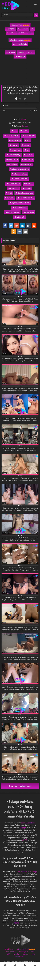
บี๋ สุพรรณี (10, 198)
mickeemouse (20, 56)
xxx (32, 29)
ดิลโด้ (10, 193)
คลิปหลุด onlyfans (12, 135)
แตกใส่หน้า (11, 33)
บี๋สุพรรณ (25, 126)
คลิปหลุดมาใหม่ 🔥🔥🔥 (20, 25)
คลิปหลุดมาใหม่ (30, 135)
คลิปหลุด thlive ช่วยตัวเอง (20, 169)
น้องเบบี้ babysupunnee (25, 193)
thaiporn (26, 145)
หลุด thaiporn (29, 212)
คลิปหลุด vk (11, 29)
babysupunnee (16, 140)
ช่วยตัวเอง (27, 188)
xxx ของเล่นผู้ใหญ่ (14, 155)
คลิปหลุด (22, 828)
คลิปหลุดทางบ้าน (24, 871)
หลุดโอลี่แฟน (23, 29)
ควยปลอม (29, 183)
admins (23, 119)
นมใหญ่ (21, 33)
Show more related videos (20, 786)
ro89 (8, 954)
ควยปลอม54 (14, 188)
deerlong (21, 52)
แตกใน (30, 33)
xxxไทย (25, 131)
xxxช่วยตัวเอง (28, 159)
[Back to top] (33, 962)
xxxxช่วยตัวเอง (13, 159)
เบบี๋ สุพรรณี (20, 217)
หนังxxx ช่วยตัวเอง (13, 212)
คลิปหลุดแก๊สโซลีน (20, 44)
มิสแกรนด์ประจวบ (20, 207)
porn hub (15, 145)
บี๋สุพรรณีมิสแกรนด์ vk (27, 198)
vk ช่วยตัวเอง (16, 150)
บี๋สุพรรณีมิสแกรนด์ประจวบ (20, 203)
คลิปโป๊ (24, 840)
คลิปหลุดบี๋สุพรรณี (14, 183)
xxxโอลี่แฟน (13, 164)
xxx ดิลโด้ (29, 155)
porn (28, 140)
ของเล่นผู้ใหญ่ (27, 164)
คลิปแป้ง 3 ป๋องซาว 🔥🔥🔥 (20, 40)
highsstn (31, 52)
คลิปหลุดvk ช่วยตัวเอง (20, 179)
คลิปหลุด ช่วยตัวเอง (20, 174)
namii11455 (10, 52)
